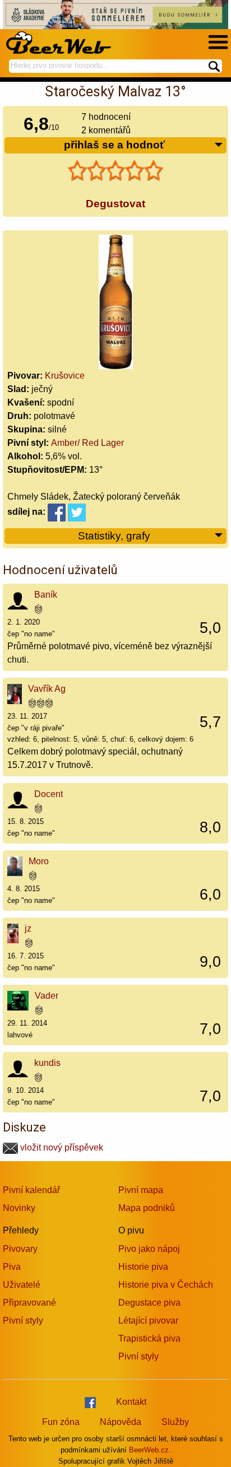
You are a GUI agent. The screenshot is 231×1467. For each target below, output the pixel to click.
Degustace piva (149, 1302)
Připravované (29, 1302)
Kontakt (131, 1402)
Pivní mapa (140, 1190)
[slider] (115, 170)
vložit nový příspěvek (60, 1147)
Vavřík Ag (47, 688)
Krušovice (65, 375)
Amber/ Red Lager (87, 443)
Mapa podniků (146, 1208)
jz (28, 928)
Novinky (19, 1208)
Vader (46, 995)
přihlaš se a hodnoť (114, 145)
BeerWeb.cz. (150, 1450)
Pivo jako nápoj (149, 1249)
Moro (39, 861)
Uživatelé (21, 1284)
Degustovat (115, 203)
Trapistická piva (149, 1338)
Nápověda (120, 1422)
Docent (48, 794)
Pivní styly (23, 1320)
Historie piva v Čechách (165, 1284)
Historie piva (143, 1267)
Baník (45, 594)
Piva (12, 1267)
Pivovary (20, 1249)
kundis (47, 1063)
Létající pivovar (148, 1320)
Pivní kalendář (31, 1190)
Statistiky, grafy (114, 536)
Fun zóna (61, 1422)
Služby (175, 1422)
